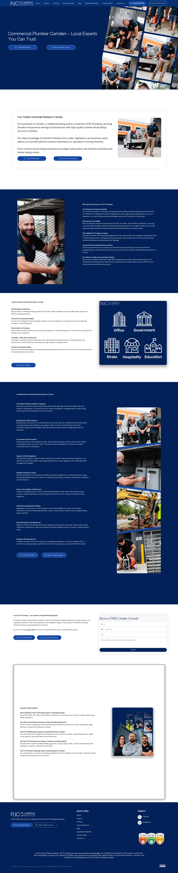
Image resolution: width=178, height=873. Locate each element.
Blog (78, 828)
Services (80, 822)
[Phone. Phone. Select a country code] (102, 629)
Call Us (146, 816)
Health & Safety (82, 835)
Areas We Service (83, 825)
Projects (80, 819)
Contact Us (81, 838)
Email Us (146, 822)
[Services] (90, 822)
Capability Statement (84, 832)
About (79, 815)
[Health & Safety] (90, 835)
